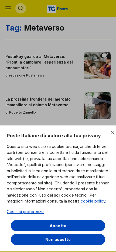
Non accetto (58, 239)
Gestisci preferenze (25, 211)
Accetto (58, 225)
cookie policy (93, 201)
